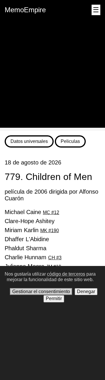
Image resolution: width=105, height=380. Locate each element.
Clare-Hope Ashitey (30, 221)
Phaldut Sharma (25, 248)
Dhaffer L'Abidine (27, 239)
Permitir (54, 298)
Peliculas (70, 141)
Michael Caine (32, 212)
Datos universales (29, 141)
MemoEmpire (25, 10)
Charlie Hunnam (33, 257)
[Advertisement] (52, 75)
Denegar (86, 291)
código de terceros (66, 274)
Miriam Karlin (32, 230)
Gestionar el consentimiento (41, 291)
